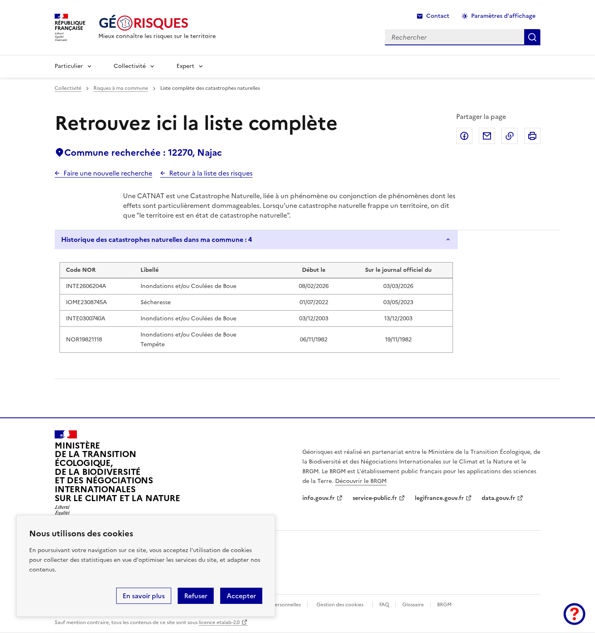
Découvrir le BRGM (361, 481)
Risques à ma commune (121, 88)
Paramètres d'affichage (503, 16)
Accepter (241, 596)
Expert (185, 66)
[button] (574, 614)
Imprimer (532, 136)
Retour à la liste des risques (211, 173)
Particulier (69, 66)
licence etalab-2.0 (219, 622)
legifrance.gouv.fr (439, 498)
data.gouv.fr (498, 498)
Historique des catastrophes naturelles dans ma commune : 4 (156, 239)
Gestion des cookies (340, 604)
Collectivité (130, 66)
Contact (437, 16)
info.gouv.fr (318, 498)
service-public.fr (375, 498)
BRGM (444, 604)
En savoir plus (144, 596)
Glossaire (413, 604)
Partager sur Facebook (464, 136)
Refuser (195, 596)
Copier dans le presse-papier (510, 136)
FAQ (384, 604)
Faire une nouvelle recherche (108, 173)
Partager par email (487, 136)
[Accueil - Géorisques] (157, 23)
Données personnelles (275, 604)
